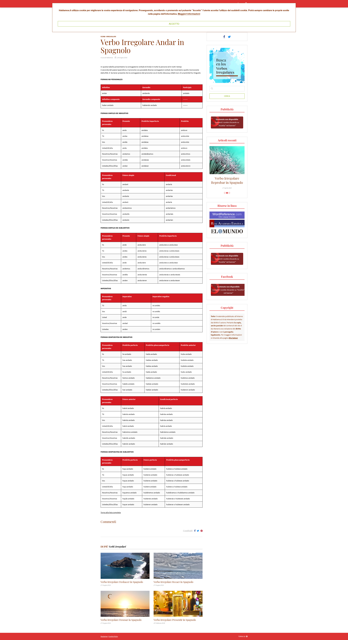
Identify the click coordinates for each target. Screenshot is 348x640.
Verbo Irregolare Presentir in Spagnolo (175, 620)
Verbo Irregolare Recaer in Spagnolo (173, 582)
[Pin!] (202, 530)
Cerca (227, 96)
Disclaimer (233, 338)
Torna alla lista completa (111, 512)
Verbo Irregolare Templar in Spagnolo (231, 180)
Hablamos (109, 58)
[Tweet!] (198, 530)
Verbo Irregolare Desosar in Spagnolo (121, 620)
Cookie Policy (113, 636)
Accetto (174, 23)
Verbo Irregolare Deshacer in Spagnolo (122, 582)
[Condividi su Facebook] (194, 530)
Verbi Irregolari (108, 36)
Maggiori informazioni (189, 13)
